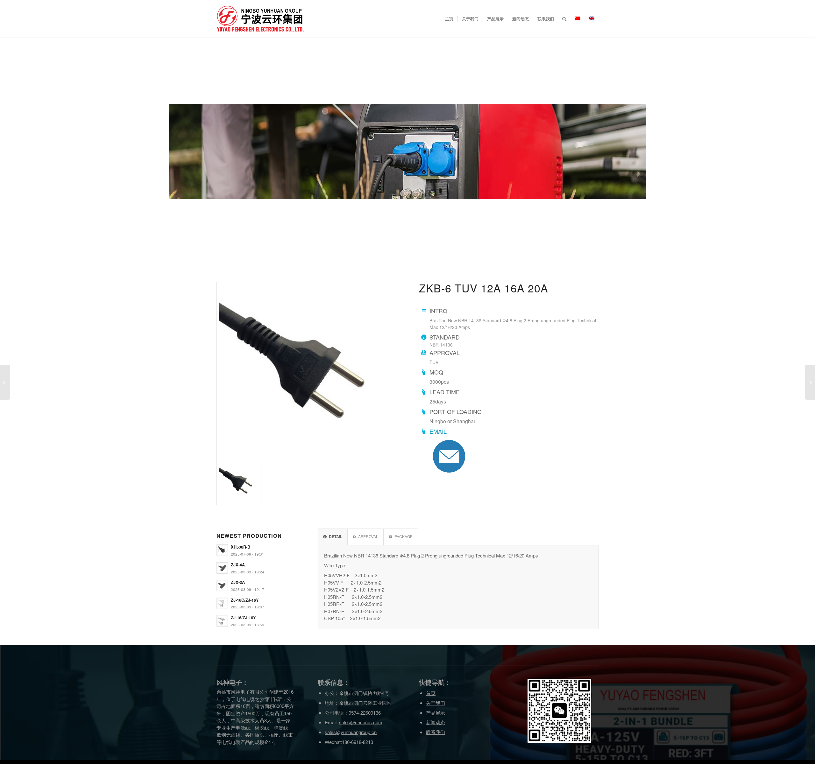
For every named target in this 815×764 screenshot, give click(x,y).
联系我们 (435, 732)
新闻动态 (435, 722)
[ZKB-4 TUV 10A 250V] (5, 382)
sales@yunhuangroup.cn (351, 732)
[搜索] (564, 19)
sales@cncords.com (360, 722)
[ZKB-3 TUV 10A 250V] (810, 382)
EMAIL (438, 431)
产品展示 (435, 712)
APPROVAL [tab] (368, 536)
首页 (431, 693)
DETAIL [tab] (335, 536)
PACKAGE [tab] (403, 536)
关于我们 (435, 702)
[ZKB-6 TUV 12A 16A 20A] (306, 371)
